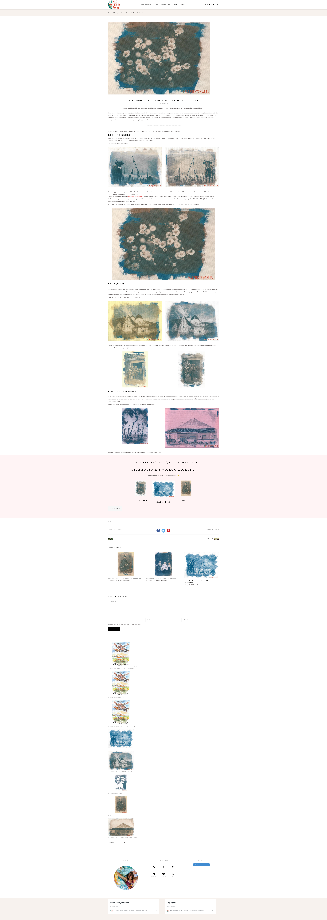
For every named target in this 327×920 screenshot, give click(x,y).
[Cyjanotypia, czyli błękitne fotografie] (201, 565)
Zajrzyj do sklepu (115, 508)
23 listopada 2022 (113, 580)
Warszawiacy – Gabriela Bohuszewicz (124, 578)
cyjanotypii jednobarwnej (135, 196)
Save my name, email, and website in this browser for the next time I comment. (126, 624)
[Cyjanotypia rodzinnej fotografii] (163, 564)
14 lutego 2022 (188, 585)
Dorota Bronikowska (116, 529)
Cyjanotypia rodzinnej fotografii (161, 578)
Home (109, 13)
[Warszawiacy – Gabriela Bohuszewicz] (125, 564)
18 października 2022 (213, 529)
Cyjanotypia (116, 13)
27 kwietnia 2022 (150, 580)
